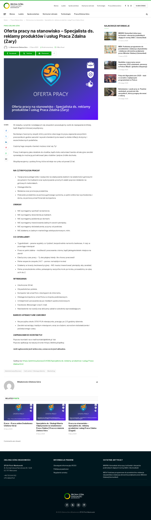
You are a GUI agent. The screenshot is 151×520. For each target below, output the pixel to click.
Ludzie (63, 6)
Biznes (56, 6)
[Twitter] (6, 136)
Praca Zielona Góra (114, 6)
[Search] (147, 14)
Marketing (51, 371)
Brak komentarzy (47, 47)
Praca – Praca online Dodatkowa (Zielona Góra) (18, 424)
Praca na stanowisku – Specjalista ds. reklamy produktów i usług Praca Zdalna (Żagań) (82, 427)
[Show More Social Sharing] (54, 53)
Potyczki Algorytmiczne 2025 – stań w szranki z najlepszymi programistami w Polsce (132, 78)
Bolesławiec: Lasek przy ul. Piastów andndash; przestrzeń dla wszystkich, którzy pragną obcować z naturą (132, 92)
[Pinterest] (6, 147)
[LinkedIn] (6, 142)
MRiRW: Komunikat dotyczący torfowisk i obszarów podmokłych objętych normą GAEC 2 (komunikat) (132, 35)
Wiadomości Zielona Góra (19, 47)
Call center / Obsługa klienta (34, 371)
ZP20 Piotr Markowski (87, 512)
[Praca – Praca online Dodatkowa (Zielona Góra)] (18, 412)
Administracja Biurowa (13, 371)
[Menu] (5, 14)
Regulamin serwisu (60, 473)
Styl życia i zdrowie (88, 6)
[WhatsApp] (6, 153)
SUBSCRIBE (141, 6)
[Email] (6, 159)
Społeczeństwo (74, 6)
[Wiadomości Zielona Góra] (15, 5)
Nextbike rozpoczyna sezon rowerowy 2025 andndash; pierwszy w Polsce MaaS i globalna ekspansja (132, 64)
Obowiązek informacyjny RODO (65, 465)
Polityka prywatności (61, 469)
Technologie (101, 6)
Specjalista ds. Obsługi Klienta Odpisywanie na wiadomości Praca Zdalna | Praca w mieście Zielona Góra (50, 427)
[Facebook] (6, 131)
